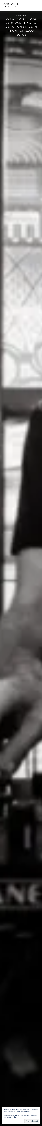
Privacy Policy (12, 1117)
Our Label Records (11, 5)
